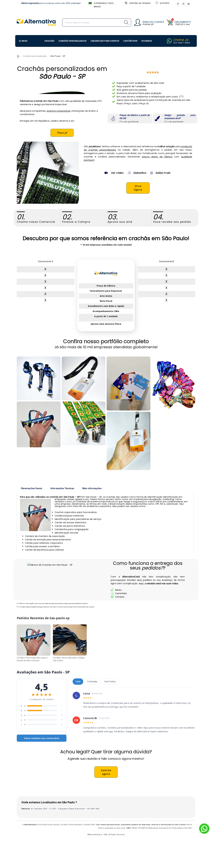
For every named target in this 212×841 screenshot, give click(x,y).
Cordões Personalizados (72, 40)
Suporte (164, 3)
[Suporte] (156, 3)
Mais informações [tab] (92, 488)
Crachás (49, 40)
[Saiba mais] (151, 172)
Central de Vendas (140, 3)
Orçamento (182, 22)
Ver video (117, 173)
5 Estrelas (92, 681)
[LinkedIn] (188, 4)
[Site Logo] (36, 22)
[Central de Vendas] (125, 3)
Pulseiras (146, 40)
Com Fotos (110, 681)
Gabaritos (139, 173)
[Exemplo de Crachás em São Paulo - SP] (84, 378)
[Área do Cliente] (137, 22)
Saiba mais (162, 173)
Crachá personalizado (35, 56)
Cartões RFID (130, 40)
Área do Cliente (153, 22)
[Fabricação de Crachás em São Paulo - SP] (84, 423)
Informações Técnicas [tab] (62, 488)
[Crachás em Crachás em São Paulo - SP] (39, 424)
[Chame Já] (169, 41)
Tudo (78, 681)
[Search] (119, 22)
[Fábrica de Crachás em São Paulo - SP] (39, 378)
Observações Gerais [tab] (31, 488)
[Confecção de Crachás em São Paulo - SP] (128, 383)
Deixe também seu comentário (41, 738)
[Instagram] (183, 4)
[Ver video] (106, 172)
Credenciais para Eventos (104, 40)
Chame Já (180, 40)
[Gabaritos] (129, 172)
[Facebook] (178, 4)
